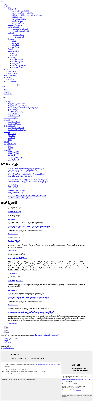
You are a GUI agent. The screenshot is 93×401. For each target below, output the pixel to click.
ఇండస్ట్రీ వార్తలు (12, 73)
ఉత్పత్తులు (7, 7)
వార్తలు (6, 69)
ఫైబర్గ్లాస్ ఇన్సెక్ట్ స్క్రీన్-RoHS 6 (20, 11)
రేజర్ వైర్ (14, 55)
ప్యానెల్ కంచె (11, 57)
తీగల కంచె (11, 39)
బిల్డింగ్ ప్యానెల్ (16, 63)
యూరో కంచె (15, 47)
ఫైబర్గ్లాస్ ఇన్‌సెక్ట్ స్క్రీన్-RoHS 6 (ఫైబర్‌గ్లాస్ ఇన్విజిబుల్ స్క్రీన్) (28, 297)
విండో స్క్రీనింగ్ (12, 9)
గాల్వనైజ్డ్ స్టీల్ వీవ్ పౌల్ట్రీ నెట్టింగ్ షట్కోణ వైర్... (20, 198)
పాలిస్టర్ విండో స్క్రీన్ (17, 21)
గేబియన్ (10, 49)
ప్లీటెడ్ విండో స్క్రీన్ (17, 17)
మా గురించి (7, 77)
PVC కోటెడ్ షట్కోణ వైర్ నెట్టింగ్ (20, 31)
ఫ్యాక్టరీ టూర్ (11, 79)
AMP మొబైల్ (54, 335)
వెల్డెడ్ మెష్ (11, 33)
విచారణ (10, 219)
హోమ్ (6, 5)
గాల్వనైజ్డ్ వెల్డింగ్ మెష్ (18, 35)
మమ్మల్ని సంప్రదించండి (10, 81)
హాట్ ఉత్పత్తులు (37, 335)
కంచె (13, 53)
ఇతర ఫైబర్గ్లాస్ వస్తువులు (15, 25)
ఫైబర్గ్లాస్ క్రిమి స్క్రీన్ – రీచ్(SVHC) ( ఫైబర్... (20, 176)
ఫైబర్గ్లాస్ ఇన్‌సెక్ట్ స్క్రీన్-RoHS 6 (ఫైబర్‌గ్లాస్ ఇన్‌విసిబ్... (23, 170)
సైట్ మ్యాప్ (47, 335)
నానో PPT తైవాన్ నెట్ (18, 23)
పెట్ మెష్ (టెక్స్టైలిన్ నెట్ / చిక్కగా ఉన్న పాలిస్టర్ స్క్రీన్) (27, 15)
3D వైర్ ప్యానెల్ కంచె (17, 61)
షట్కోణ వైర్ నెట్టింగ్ (13, 27)
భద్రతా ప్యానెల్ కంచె (17, 67)
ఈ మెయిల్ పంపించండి (7, 348)
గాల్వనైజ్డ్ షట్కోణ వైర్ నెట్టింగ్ (20, 29)
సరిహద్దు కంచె (15, 43)
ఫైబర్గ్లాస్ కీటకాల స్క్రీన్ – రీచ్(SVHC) (22, 13)
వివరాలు (15, 219)
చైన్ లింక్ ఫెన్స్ (16, 45)
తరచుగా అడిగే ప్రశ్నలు (10, 75)
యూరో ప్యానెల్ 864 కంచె (19, 65)
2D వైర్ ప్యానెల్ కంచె (17, 59)
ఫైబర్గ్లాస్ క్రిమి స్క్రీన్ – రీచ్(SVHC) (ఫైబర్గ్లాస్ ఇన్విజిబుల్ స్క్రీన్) (29, 226)
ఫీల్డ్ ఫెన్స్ (14, 41)
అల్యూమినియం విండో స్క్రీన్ (20, 19)
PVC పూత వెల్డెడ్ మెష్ (18, 37)
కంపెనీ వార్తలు (12, 71)
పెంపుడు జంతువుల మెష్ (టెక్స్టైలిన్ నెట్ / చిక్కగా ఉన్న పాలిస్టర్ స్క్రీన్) (27, 181)
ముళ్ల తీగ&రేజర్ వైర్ (13, 51)
